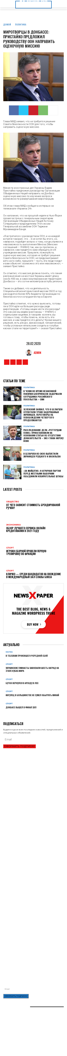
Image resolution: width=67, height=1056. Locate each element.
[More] (53, 110)
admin (37, 352)
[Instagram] (13, 362)
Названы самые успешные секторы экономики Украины (32, 808)
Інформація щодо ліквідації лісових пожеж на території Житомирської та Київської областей (33, 942)
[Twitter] (23, 110)
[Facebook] (14, 110)
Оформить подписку (19, 746)
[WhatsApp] (43, 110)
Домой (7, 24)
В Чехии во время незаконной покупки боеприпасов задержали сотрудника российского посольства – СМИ (42, 395)
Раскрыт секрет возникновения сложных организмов (31, 887)
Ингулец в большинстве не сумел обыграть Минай (32, 695)
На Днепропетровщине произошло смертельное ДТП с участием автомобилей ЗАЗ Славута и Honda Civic (31, 935)
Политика (20, 24)
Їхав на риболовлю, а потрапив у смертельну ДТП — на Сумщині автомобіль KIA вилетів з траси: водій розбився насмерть (33, 950)
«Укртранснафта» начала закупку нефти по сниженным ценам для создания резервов (32, 928)
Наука (9, 652)
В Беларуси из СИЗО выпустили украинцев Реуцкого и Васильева (42, 455)
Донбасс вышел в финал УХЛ (21, 707)
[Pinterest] (33, 110)
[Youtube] (25, 362)
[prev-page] (4, 712)
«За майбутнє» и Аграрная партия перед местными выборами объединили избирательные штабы (43, 473)
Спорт (9, 664)
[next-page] (6, 712)
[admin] (30, 352)
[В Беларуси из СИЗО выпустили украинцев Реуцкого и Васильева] (12, 453)
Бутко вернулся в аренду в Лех (22, 683)
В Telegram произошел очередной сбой (27, 655)
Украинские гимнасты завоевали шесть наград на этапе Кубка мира (32, 669)
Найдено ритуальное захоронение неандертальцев (30, 881)
